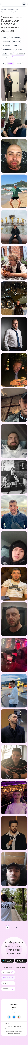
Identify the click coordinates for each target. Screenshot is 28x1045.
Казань (15, 45)
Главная (3, 9)
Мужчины (4, 12)
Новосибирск (6, 41)
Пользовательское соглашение (14, 1031)
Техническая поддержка (14, 1026)
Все (4, 63)
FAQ (14, 1012)
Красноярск (16, 41)
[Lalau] (5, 4)
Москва (5, 37)
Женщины (19, 63)
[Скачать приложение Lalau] (7, 961)
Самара (5, 53)
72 (20, 927)
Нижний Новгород (7, 49)
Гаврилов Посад (13, 9)
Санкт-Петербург (15, 37)
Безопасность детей (14, 1033)
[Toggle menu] (24, 4)
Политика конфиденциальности (14, 1028)
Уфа (11, 53)
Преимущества (14, 1004)
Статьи (14, 1010)
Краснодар (6, 57)
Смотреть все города (18, 57)
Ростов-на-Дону (20, 53)
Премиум (14, 1007)
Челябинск (19, 49)
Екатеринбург (6, 45)
